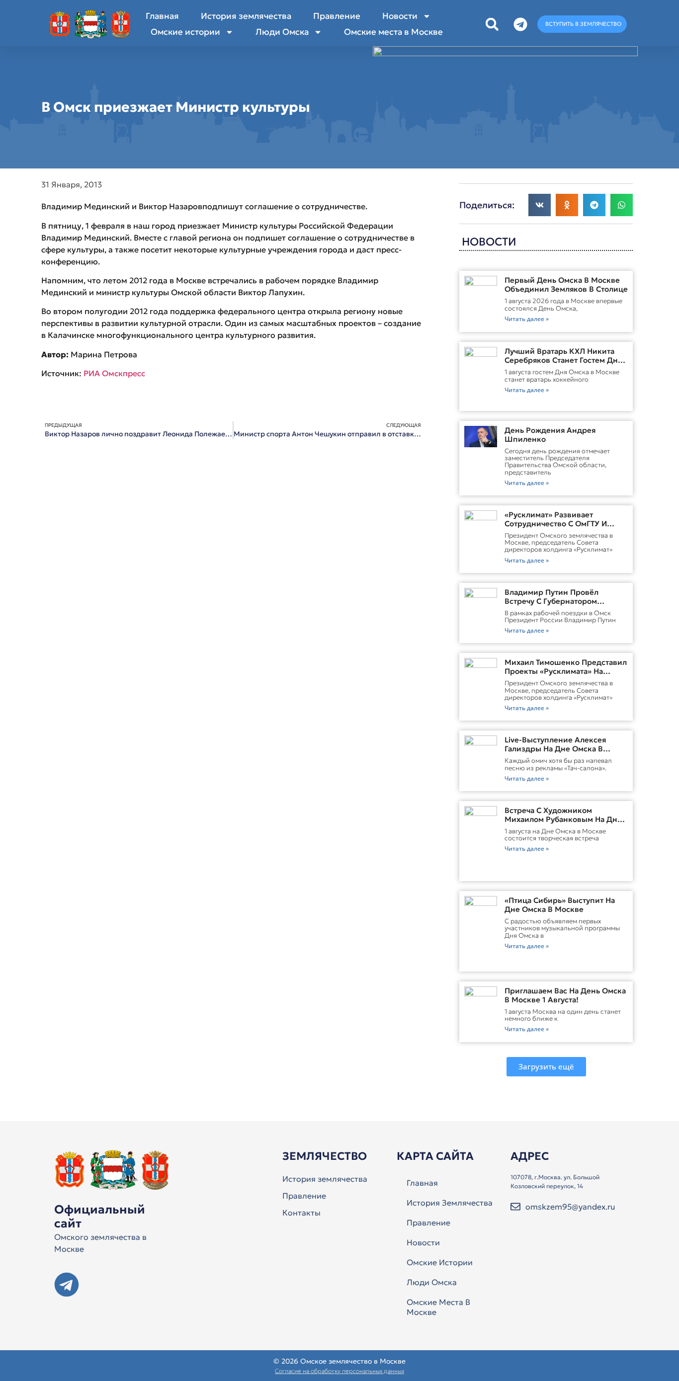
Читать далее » (527, 319)
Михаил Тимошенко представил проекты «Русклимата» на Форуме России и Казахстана (566, 671)
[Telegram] (66, 1284)
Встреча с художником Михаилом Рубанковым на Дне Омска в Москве (563, 819)
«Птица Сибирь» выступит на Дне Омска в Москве (560, 904)
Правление (336, 15)
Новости (400, 15)
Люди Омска (282, 31)
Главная (162, 15)
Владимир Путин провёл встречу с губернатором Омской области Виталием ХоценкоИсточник (555, 605)
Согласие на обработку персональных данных (339, 1371)
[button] (492, 24)
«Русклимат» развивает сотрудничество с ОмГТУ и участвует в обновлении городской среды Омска (556, 528)
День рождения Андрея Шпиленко (550, 434)
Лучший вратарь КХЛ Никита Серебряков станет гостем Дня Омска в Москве (563, 360)
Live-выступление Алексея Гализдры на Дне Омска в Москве (555, 748)
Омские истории (185, 31)
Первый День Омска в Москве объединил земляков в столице (566, 284)
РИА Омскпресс (114, 373)
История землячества (246, 15)
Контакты (301, 1213)
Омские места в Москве (393, 31)
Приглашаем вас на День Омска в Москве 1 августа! (565, 995)
